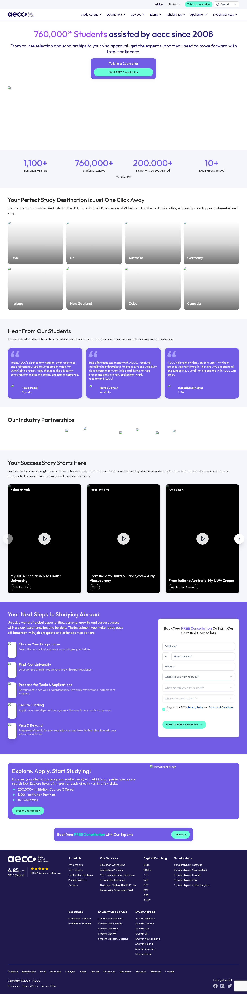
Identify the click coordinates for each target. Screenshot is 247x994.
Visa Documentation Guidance (117, 875)
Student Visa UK (107, 933)
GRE (146, 895)
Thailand (156, 971)
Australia (13, 971)
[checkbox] (163, 709)
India (43, 971)
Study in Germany (145, 949)
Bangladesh (29, 971)
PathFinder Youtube (79, 918)
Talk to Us (180, 834)
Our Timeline (75, 870)
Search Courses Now (28, 810)
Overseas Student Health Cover (118, 885)
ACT (146, 890)
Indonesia (55, 971)
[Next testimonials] (239, 539)
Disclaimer (14, 986)
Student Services (223, 14)
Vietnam (169, 971)
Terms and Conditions (221, 707)
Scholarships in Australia (188, 864)
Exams (153, 14)
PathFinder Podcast (79, 923)
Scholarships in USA (185, 880)
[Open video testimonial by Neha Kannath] (44, 539)
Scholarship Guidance (112, 880)
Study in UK (141, 933)
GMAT (147, 900)
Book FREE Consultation (123, 72)
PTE (146, 875)
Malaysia (70, 971)
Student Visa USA (108, 928)
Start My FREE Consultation (182, 724)
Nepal (83, 971)
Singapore (125, 971)
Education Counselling (112, 864)
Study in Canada (144, 923)
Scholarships (174, 14)
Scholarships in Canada (187, 875)
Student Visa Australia (110, 918)
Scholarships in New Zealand (190, 870)
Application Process (111, 870)
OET (146, 885)
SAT (146, 880)
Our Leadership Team (80, 875)
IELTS (147, 864)
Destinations (114, 14)
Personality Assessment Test (116, 890)
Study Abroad (89, 14)
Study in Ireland (144, 943)
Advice (158, 4)
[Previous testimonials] (8, 539)
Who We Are (75, 864)
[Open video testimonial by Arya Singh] (202, 539)
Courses (136, 14)
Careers (73, 885)
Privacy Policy (195, 707)
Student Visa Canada (110, 923)
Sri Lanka (141, 971)
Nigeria (95, 971)
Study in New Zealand (147, 938)
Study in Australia (145, 918)
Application (197, 14)
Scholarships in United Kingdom (192, 885)
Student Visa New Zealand (113, 938)
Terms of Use (48, 986)
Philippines (109, 971)
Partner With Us (77, 880)
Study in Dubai (143, 954)
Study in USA (142, 928)
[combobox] (226, 4)
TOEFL (147, 870)
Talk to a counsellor (198, 4)
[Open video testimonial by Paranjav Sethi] (123, 539)
